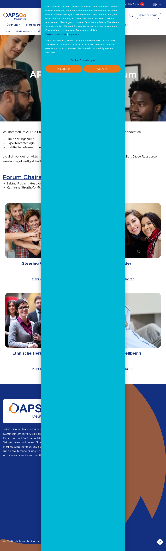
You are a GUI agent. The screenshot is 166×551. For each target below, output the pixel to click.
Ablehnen (102, 69)
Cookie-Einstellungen (83, 60)
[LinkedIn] (160, 542)
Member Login (148, 15)
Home (7, 31)
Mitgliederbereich (24, 31)
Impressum (74, 34)
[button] (131, 15)
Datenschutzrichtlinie (56, 34)
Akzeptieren (64, 69)
